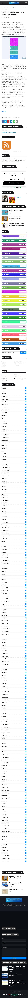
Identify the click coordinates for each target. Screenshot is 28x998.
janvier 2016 (14, 557)
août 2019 (14, 503)
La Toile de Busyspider (19, 379)
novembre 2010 (14, 727)
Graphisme (13, 283)
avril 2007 (14, 845)
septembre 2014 (14, 601)
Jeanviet (3, 375)
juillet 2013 (14, 639)
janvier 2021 (14, 464)
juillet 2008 (14, 803)
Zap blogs (13, 343)
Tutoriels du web (13, 335)
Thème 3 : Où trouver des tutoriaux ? (15, 883)
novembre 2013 (14, 629)
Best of (13, 244)
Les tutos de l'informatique (5, 379)
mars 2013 (14, 650)
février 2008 (14, 817)
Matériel (13, 296)
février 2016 (14, 555)
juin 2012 (14, 675)
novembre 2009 (14, 760)
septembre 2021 (14, 443)
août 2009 (14, 768)
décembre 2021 (14, 434)
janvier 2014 (14, 623)
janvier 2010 (14, 754)
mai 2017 (14, 514)
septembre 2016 (14, 536)
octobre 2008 (14, 795)
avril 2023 (14, 391)
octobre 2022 (14, 407)
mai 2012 (14, 678)
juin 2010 (14, 741)
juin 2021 (14, 451)
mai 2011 (14, 711)
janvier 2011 (14, 721)
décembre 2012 (14, 659)
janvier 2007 (14, 853)
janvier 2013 (14, 656)
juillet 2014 (14, 607)
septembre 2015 (14, 568)
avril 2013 (14, 648)
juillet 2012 (14, 672)
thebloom (5, 17)
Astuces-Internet (18, 365)
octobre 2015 (14, 566)
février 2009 (14, 784)
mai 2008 (14, 809)
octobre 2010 (14, 730)
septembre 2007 (14, 831)
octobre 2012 (14, 664)
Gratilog (3, 365)
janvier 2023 (14, 399)
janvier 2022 (14, 432)
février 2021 (14, 462)
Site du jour (13, 317)
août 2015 (14, 571)
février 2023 (14, 396)
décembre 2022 (14, 402)
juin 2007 (14, 839)
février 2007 (14, 850)
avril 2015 (14, 582)
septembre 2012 (14, 667)
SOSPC (3, 361)
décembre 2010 (14, 724)
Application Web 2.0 (9, 117)
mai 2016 (14, 546)
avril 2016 (14, 549)
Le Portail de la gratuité (19, 363)
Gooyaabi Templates (14, 995)
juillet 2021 (14, 448)
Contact (19, 992)
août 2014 (14, 604)
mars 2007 (14, 847)
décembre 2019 (14, 500)
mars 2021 (14, 459)
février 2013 (14, 653)
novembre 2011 (14, 694)
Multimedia (13, 300)
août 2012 (14, 670)
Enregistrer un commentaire (9, 132)
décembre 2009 (14, 757)
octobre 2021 (14, 440)
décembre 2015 (14, 560)
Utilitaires (13, 339)
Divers (13, 270)
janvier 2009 (14, 787)
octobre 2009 (14, 762)
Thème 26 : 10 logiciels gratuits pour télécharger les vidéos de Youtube (17, 968)
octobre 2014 (14, 598)
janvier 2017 (14, 525)
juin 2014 (14, 609)
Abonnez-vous (14, 183)
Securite (13, 313)
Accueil (3, 7)
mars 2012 (14, 683)
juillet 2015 (14, 574)
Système (13, 326)
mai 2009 (14, 776)
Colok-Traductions (18, 361)
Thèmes (13, 330)
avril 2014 (14, 615)
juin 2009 (14, 773)
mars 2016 (14, 552)
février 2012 (14, 686)
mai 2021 (14, 454)
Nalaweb (16, 375)
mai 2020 (14, 486)
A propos (14, 992)
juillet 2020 (14, 481)
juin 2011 (14, 708)
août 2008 (14, 801)
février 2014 (14, 620)
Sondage (13, 322)
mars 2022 (14, 426)
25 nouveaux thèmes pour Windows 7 (15, 974)
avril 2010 (14, 746)
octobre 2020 (14, 473)
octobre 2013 (14, 631)
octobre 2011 (14, 697)
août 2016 (14, 538)
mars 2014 (14, 618)
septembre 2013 (14, 634)
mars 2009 (14, 782)
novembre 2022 (14, 404)
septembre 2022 (14, 410)
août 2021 (14, 445)
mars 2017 (14, 519)
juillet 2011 (14, 705)
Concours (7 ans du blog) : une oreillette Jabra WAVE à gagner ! (17, 224)
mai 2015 (14, 579)
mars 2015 (14, 585)
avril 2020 (14, 489)
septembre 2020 (14, 475)
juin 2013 (14, 642)
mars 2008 (14, 814)
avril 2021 (14, 456)
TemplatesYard (14, 994)
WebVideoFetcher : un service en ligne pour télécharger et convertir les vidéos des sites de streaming (17, 983)
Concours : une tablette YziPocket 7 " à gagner (15, 217)
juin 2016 (14, 544)
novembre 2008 (14, 793)
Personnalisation (13, 309)
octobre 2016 (14, 533)
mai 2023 (14, 388)
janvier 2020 (14, 497)
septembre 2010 (14, 732)
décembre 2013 (14, 626)
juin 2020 (14, 484)
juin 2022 (14, 418)
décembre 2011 (14, 691)
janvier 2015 (14, 590)
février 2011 (14, 719)
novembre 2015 (14, 563)
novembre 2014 (14, 596)
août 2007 (14, 834)
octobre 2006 (14, 861)
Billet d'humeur (13, 249)
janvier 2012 (14, 689)
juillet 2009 (14, 771)
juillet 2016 (14, 541)
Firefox (13, 279)
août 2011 (14, 702)
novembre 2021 (14, 437)
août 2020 (14, 478)
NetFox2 (3, 367)
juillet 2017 (14, 508)
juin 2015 (14, 577)
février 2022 (14, 429)
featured (13, 274)
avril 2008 (14, 812)
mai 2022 (14, 421)
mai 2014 (14, 612)
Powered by (10, 187)
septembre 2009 (14, 765)
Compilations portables (13, 266)
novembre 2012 (14, 661)
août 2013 (14, 637)
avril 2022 (14, 423)
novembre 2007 (14, 825)
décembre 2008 (14, 790)
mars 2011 (14, 716)
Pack (13, 304)
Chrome (13, 257)
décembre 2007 (14, 823)
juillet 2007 (14, 836)
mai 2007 (14, 842)
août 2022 (14, 412)
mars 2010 (14, 749)
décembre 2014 (14, 593)
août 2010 (14, 735)
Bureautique (8, 7)
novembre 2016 (14, 530)
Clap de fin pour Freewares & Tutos (16, 211)
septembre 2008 (14, 798)
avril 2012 (14, 680)
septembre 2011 (14, 700)
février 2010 (14, 752)
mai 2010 (14, 743)
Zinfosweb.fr (17, 377)
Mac (13, 292)
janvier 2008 (14, 820)
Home (8, 992)
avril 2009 (14, 779)
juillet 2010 (14, 738)
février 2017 (14, 522)
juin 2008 (14, 806)
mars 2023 (14, 393)
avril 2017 (14, 516)
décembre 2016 (14, 527)
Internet (13, 287)
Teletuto (3, 363)
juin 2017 (14, 511)
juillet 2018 (14, 505)
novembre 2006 (14, 858)
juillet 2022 (14, 415)
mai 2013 (14, 645)
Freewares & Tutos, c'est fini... (16, 889)
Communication (13, 261)
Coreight (4, 377)
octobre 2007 (14, 828)
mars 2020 (14, 492)
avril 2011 (14, 713)
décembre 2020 (14, 467)
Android (13, 236)
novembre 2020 (14, 470)
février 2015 (14, 587)
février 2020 (14, 495)
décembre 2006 (14, 855)
